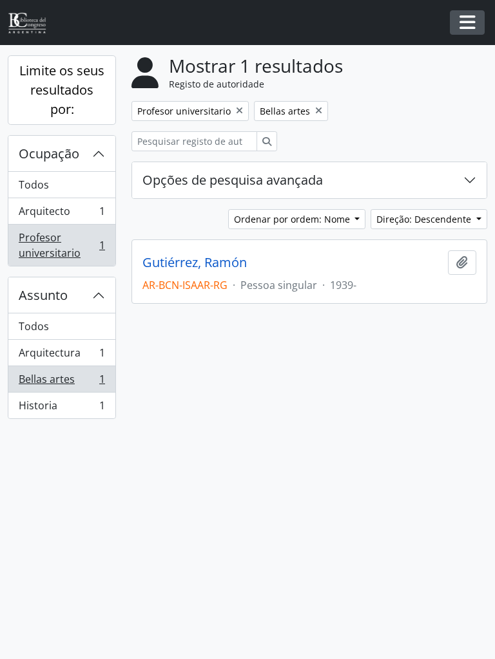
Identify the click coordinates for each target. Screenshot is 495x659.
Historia (61, 408)
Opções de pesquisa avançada (232, 180)
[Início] (32, 22)
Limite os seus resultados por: (61, 90)
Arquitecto (61, 214)
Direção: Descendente (425, 219)
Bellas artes (61, 382)
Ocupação (49, 153)
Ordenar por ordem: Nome (293, 219)
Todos (34, 185)
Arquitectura (61, 356)
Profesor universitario (61, 245)
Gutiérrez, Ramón (194, 262)
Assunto (43, 295)
